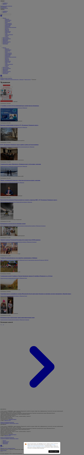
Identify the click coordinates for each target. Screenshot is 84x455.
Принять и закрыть (54, 451)
